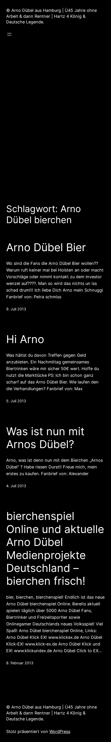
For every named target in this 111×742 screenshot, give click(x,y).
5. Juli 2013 (16, 401)
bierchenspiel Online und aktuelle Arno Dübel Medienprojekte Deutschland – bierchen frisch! (55, 548)
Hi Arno (25, 339)
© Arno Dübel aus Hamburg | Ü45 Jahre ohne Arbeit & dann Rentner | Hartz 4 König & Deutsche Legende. (51, 16)
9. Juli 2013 (16, 309)
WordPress (59, 731)
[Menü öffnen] (9, 34)
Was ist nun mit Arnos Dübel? (45, 438)
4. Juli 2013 (16, 486)
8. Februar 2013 (19, 663)
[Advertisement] (55, 117)
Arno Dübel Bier (46, 247)
